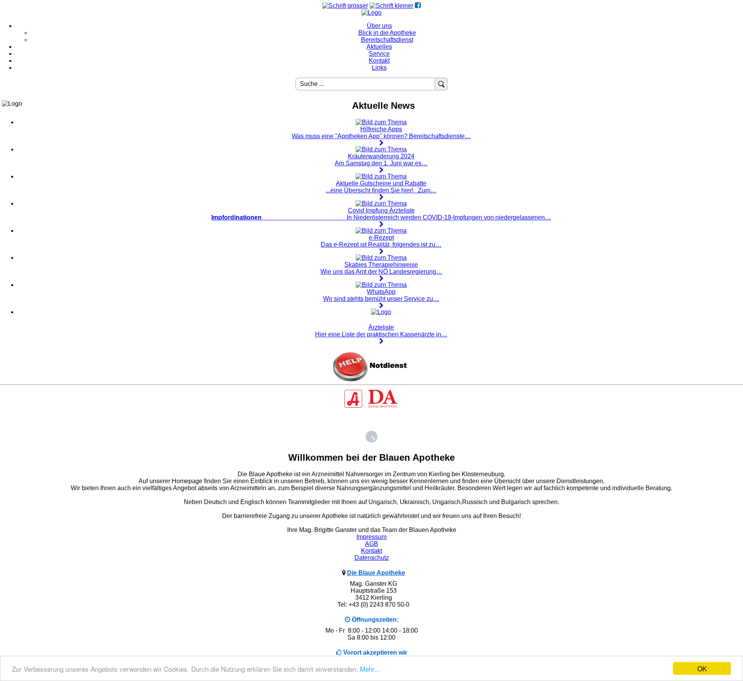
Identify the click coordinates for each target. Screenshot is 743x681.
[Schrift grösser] (345, 5)
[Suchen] (441, 84)
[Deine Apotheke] (371, 406)
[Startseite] (371, 12)
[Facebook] (418, 5)
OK (702, 668)
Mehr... (370, 669)
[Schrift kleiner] (391, 5)
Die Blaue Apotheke (376, 573)
